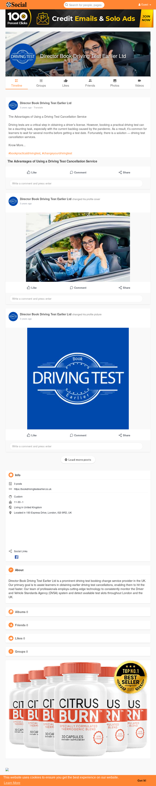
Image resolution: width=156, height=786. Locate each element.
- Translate (37, 107)
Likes (19, 638)
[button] (84, 4)
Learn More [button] (12, 783)
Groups (20, 651)
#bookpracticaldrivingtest (24, 153)
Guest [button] (144, 4)
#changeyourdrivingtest (57, 153)
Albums (20, 611)
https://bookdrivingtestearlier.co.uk (32, 489)
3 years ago (26, 107)
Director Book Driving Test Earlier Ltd (83, 55)
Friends (20, 625)
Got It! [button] (142, 780)
